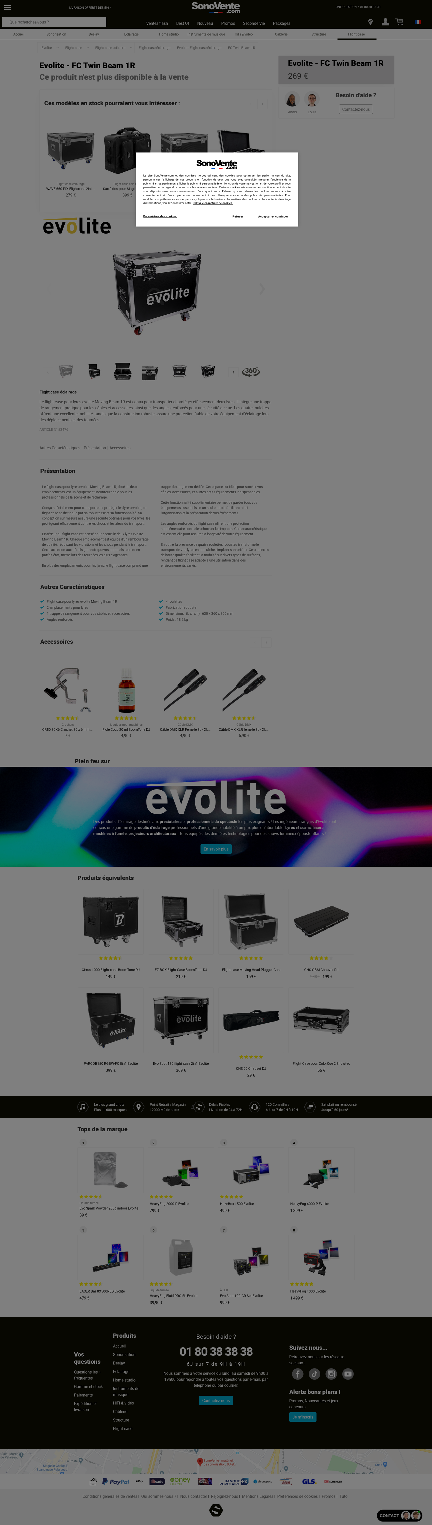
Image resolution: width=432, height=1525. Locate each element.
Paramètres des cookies (160, 216)
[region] (217, 189)
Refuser (237, 216)
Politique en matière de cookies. (213, 203)
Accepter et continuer (273, 216)
